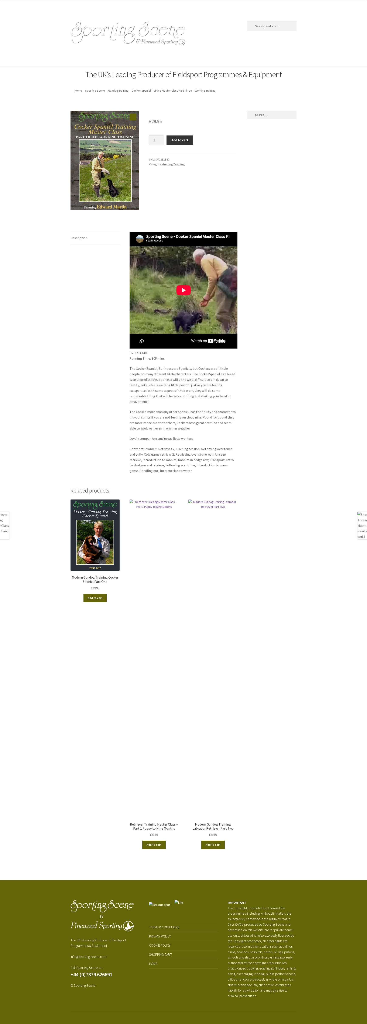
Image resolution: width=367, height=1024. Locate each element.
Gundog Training (118, 90)
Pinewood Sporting (136, 58)
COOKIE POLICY (159, 945)
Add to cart (179, 140)
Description (79, 238)
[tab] (95, 238)
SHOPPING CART (160, 954)
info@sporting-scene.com (88, 956)
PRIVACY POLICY (160, 936)
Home (75, 58)
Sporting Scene (98, 58)
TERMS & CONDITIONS (164, 927)
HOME (153, 963)
